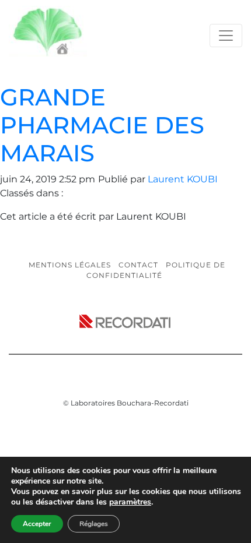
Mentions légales (70, 264)
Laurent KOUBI (183, 179)
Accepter (37, 523)
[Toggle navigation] (226, 35)
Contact (138, 264)
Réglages (93, 523)
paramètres (130, 502)
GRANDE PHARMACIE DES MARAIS (102, 125)
